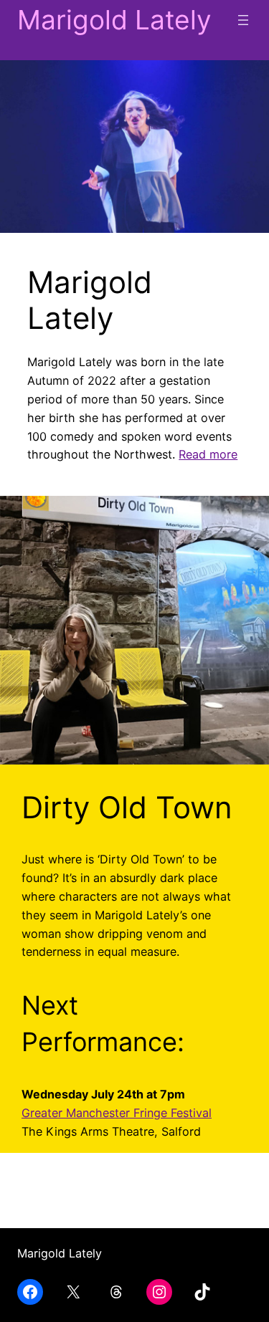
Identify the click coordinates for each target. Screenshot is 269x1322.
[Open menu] (243, 20)
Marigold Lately (114, 20)
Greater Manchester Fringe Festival (117, 1113)
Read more (208, 454)
